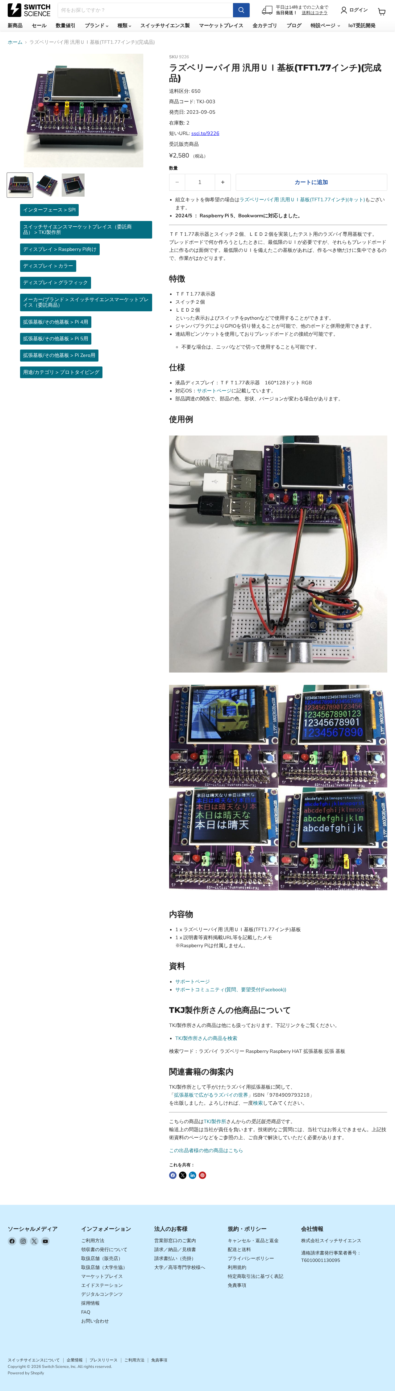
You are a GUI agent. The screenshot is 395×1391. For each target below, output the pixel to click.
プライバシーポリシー (251, 1258)
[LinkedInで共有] (192, 1175)
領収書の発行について (104, 1249)
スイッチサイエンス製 (165, 25)
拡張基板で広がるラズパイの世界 (211, 1095)
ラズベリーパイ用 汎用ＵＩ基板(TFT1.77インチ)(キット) (302, 199)
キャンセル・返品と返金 (253, 1241)
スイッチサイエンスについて (34, 1360)
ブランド (95, 25)
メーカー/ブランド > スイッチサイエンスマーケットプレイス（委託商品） (86, 302)
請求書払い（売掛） (175, 1258)
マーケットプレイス (221, 25)
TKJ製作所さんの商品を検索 (206, 1038)
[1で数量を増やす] (223, 182)
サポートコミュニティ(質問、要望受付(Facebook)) (230, 989)
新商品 (15, 25)
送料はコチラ (315, 13)
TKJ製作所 (215, 1121)
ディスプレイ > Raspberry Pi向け (60, 249)
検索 (258, 1103)
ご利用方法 (92, 1241)
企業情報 (75, 1360)
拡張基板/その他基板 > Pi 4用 (55, 322)
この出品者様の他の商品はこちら (206, 1150)
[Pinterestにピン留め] (202, 1175)
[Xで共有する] (182, 1175)
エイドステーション (102, 1285)
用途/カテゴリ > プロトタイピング (61, 372)
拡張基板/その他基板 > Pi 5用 (55, 338)
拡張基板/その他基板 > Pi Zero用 (59, 355)
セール (39, 25)
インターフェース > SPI (49, 210)
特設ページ (324, 25)
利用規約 (237, 1267)
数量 (173, 168)
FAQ (85, 1312)
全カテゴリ (265, 25)
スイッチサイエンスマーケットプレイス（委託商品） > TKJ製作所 (77, 229)
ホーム (15, 42)
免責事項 (237, 1285)
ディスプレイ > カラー (48, 266)
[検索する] (241, 10)
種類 (123, 25)
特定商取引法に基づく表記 (255, 1276)
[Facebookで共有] (173, 1175)
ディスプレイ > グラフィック (55, 282)
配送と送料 (239, 1249)
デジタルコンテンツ (102, 1294)
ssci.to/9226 (205, 133)
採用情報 (90, 1303)
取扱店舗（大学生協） (104, 1267)
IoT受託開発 (362, 25)
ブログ (294, 25)
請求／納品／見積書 (175, 1249)
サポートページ (214, 390)
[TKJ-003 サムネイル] (20, 185)
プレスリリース (103, 1360)
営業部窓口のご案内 (175, 1241)
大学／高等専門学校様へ (179, 1267)
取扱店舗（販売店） (102, 1258)
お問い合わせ (95, 1321)
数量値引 (66, 25)
